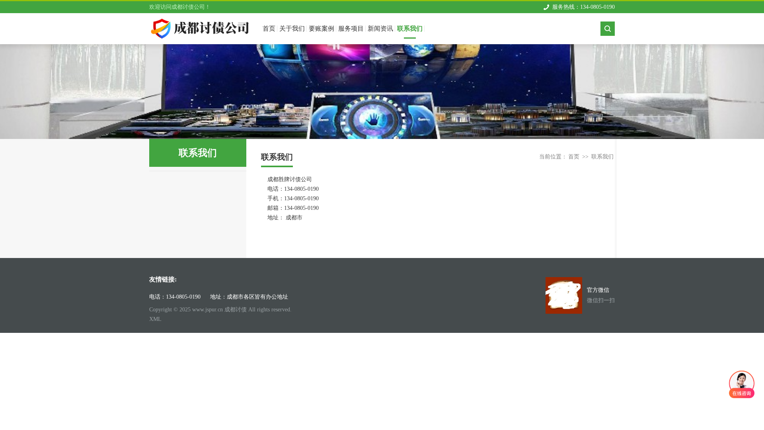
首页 (573, 157)
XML (155, 319)
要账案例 (321, 28)
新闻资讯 (380, 28)
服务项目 (351, 28)
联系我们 (410, 28)
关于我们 (292, 28)
